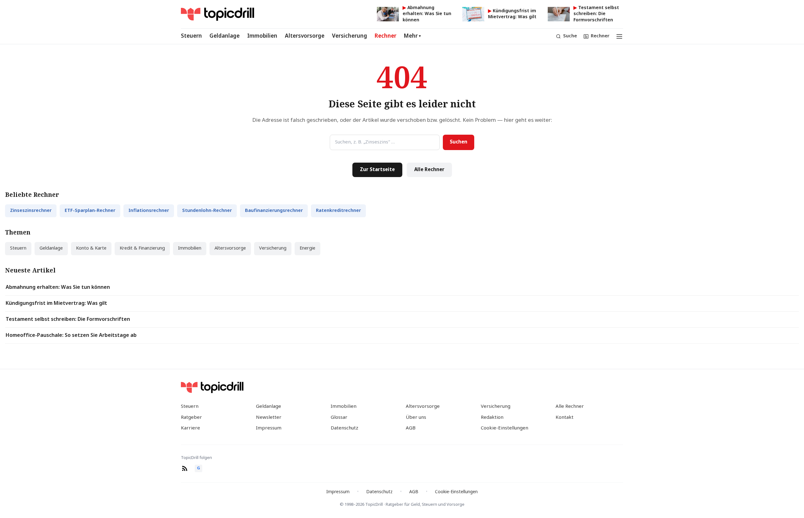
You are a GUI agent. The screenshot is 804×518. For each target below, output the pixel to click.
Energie (307, 248)
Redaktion (492, 417)
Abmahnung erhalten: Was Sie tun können (58, 287)
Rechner (385, 36)
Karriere (190, 428)
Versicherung (349, 36)
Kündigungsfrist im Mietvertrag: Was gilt (56, 303)
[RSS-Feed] (184, 468)
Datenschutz (344, 428)
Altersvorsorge (304, 36)
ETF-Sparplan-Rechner (90, 211)
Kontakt (564, 417)
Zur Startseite (377, 170)
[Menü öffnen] (619, 36)
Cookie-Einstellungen (504, 428)
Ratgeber (191, 417)
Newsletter (268, 417)
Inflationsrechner (148, 211)
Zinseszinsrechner (31, 211)
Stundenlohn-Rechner (207, 211)
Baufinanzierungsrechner (274, 211)
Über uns (416, 417)
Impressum (268, 428)
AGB (411, 428)
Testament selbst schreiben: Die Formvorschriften (68, 319)
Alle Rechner (429, 170)
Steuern (191, 36)
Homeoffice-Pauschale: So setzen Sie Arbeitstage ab (71, 335)
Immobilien (262, 36)
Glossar (339, 417)
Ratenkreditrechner (338, 211)
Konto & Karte (91, 248)
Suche (570, 36)
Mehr (412, 36)
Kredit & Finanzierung (142, 248)
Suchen (458, 142)
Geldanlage (224, 36)
